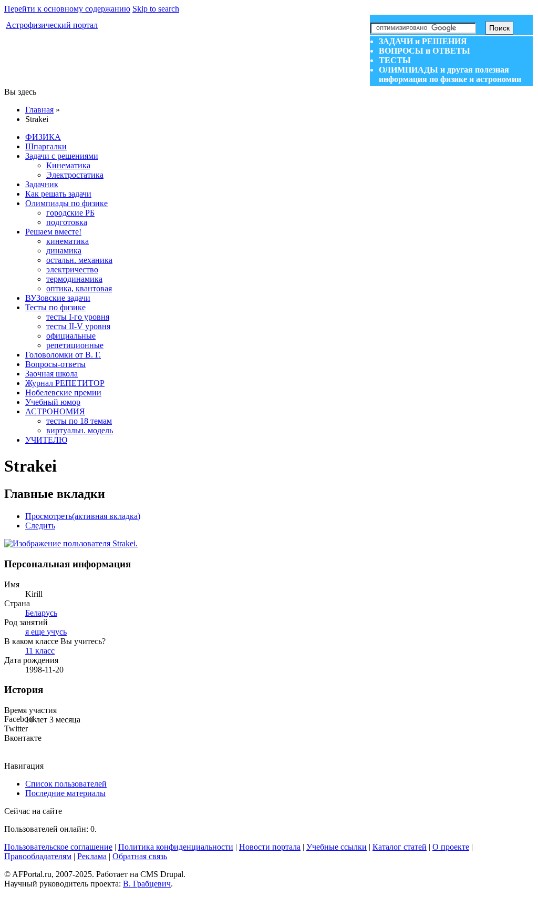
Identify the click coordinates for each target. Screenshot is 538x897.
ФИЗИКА (43, 136)
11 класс (40, 650)
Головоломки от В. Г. (63, 354)
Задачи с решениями (61, 155)
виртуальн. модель (79, 430)
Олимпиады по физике (66, 203)
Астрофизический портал (52, 25)
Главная (39, 109)
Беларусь (41, 612)
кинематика (67, 241)
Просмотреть (82, 516)
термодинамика (74, 278)
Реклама (92, 856)
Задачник (41, 184)
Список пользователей (66, 783)
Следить (40, 525)
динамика (63, 250)
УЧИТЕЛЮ (46, 439)
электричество (72, 269)
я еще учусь (46, 631)
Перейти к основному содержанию (67, 8)
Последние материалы (65, 793)
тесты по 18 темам (79, 420)
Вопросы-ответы (55, 364)
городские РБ (70, 212)
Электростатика (75, 174)
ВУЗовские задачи (57, 297)
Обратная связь (139, 856)
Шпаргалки (46, 146)
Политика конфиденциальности (175, 846)
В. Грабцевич (147, 883)
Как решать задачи (58, 193)
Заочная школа (51, 373)
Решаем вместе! (53, 231)
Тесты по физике (55, 307)
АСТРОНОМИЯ (55, 411)
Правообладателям (37, 856)
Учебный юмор (52, 401)
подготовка (66, 222)
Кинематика (68, 165)
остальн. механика (79, 260)
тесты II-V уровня (78, 326)
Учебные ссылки (336, 846)
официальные (71, 335)
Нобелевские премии (63, 392)
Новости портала (270, 846)
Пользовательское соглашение (58, 846)
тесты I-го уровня (77, 316)
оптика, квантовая (79, 288)
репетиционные (75, 345)
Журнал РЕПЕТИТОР (65, 383)
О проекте (450, 846)
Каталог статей (400, 846)
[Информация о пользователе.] (71, 543)
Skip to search (155, 8)
